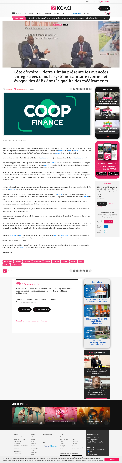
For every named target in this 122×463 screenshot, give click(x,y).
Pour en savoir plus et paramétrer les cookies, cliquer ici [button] (85, 460)
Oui (100, 194)
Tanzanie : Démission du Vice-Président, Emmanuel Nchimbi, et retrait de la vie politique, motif (59, 18)
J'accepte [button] (111, 459)
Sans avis (101, 198)
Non (100, 196)
